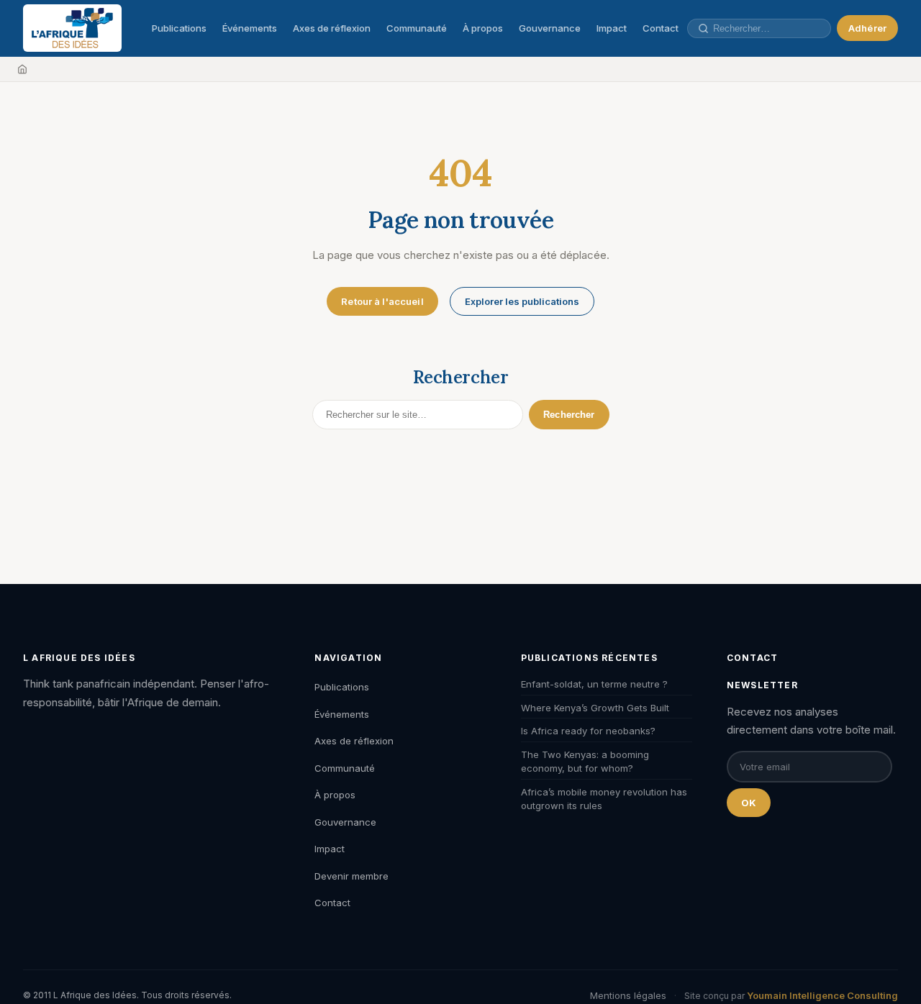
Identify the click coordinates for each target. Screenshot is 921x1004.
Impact (611, 28)
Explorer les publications (522, 301)
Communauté (416, 28)
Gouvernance (550, 28)
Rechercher (568, 414)
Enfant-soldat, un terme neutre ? (594, 684)
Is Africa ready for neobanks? (588, 730)
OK (748, 802)
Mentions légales (628, 995)
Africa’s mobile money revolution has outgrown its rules (604, 799)
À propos (483, 28)
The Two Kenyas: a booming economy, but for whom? (585, 762)
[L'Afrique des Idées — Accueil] (72, 28)
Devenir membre (351, 876)
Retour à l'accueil (382, 301)
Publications (179, 28)
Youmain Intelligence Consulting (822, 995)
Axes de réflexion (332, 28)
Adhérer (867, 28)
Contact (661, 28)
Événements (249, 28)
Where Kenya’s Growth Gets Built (595, 707)
